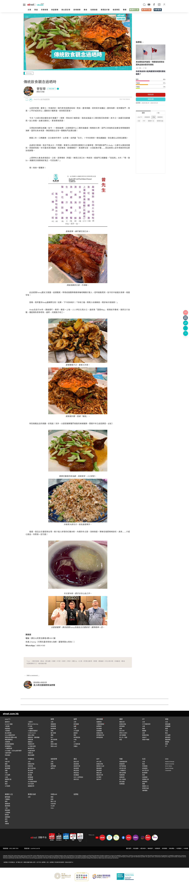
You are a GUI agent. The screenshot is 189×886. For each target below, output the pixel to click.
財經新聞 (147, 117)
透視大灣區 (54, 744)
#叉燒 (80, 661)
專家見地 (76, 772)
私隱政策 (157, 848)
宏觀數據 (167, 726)
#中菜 (59, 661)
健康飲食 (7, 803)
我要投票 (151, 94)
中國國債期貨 (100, 724)
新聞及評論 (99, 733)
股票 (75, 719)
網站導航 (171, 848)
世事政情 (44, 10)
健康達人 (30, 742)
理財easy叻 (54, 746)
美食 (85, 10)
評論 (153, 117)
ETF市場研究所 (146, 724)
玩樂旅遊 (94, 10)
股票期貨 (99, 726)
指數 (75, 726)
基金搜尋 (76, 768)
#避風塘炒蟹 (42, 663)
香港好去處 (146, 10)
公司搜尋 (7, 786)
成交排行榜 (122, 768)
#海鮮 (54, 661)
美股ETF (144, 737)
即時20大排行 (123, 733)
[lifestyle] (49, 4)
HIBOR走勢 (31, 783)
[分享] (30, 99)
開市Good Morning (33, 724)
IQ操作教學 (8, 753)
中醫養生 (7, 799)
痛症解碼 (7, 806)
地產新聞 (122, 775)
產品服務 (135, 848)
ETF (143, 719)
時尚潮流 (7, 755)
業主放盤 (122, 781)
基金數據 (76, 775)
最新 (143, 113)
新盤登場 (122, 764)
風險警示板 (8, 779)
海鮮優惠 (157, 10)
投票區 (76, 794)
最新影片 (7, 722)
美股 (166, 719)
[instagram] (159, 4)
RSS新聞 (186, 848)
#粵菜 (69, 661)
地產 (121, 759)
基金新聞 (76, 764)
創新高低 (167, 737)
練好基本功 (31, 748)
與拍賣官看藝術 (9, 744)
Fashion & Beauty (169, 761)
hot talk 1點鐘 (8, 724)
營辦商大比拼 (100, 766)
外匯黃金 (31, 759)
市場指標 (30, 779)
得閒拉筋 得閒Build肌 (11, 737)
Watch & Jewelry (169, 764)
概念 (166, 733)
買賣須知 (122, 777)
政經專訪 (7, 728)
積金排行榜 (99, 775)
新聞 (52, 719)
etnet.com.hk (11, 713)
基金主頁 (76, 761)
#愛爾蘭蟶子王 (32, 663)
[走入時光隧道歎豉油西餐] (28, 685)
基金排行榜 (77, 766)
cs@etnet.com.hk (35, 848)
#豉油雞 (48, 661)
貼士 (52, 737)
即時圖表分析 (100, 735)
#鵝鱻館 (101, 661)
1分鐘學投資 (8, 748)
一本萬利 (30, 728)
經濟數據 (30, 777)
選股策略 (167, 739)
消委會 (7, 823)
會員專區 (116, 10)
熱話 (36, 10)
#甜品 (42, 661)
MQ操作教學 (31, 750)
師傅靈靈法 (8, 746)
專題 (52, 797)
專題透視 (160, 117)
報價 (143, 728)
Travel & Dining (169, 768)
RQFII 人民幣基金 (78, 777)
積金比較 (99, 772)
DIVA (144, 121)
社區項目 (53, 803)
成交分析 (122, 730)
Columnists (168, 770)
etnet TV (140, 117)
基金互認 (76, 779)
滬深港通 (7, 766)
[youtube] (149, 4)
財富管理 (54, 10)
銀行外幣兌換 (32, 768)
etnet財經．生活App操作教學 (13, 750)
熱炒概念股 (77, 737)
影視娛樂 (77, 10)
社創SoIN (54, 794)
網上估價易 (122, 779)
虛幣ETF (53, 768)
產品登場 (76, 770)
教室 (120, 739)
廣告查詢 (143, 848)
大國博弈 (7, 730)
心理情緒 (7, 812)
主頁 (29, 10)
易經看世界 (31, 744)
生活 (139, 121)
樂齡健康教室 (9, 739)
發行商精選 (122, 735)
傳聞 (52, 735)
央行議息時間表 (32, 781)
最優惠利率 (31, 786)
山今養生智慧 (32, 746)
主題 (143, 726)
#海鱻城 (117, 661)
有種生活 (30, 753)
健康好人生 (134, 10)
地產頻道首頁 (123, 761)
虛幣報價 (53, 766)
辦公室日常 (66, 10)
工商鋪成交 (122, 770)
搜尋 (52, 742)
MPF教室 (98, 777)
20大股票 (76, 730)
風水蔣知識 (8, 733)
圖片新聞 (53, 733)
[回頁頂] (185, 333)
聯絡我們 (150, 848)
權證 (121, 719)
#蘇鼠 (123, 661)
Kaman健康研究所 (10, 735)
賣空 (75, 735)
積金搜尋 (99, 770)
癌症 (6, 801)
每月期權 (99, 728)
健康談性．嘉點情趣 (33, 737)
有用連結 (179, 848)
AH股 (75, 739)
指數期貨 (99, 722)
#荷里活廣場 (87, 661)
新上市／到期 (123, 737)
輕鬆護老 (7, 810)
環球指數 (167, 724)
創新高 (75, 733)
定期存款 (30, 766)
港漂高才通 (105, 10)
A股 (6, 759)
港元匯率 (30, 770)
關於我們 (128, 848)
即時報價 (76, 724)
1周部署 (7, 726)
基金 (75, 759)
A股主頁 (7, 761)
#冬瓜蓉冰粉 (109, 661)
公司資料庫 (77, 744)
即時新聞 (53, 728)
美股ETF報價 (145, 739)
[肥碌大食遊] (28, 91)
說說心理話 (31, 735)
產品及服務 (31, 755)
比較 (143, 733)
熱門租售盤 (122, 766)
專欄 (124, 10)
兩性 (6, 819)
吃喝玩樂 (30, 739)
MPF (97, 759)
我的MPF (98, 779)
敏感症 (7, 814)
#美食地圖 (35, 661)
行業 (75, 728)
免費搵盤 (122, 783)
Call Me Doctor (32, 733)
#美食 (64, 661)
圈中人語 (53, 801)
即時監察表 (99, 737)
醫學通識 (7, 797)
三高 (6, 808)
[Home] (30, 5)
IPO (75, 742)
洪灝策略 (7, 742)
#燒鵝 (95, 661)
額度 (6, 764)
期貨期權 (99, 719)
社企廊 (53, 806)
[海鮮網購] (185, 317)
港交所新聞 (54, 739)
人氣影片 (30, 722)
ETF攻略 (30, 726)
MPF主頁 (98, 761)
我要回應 (151, 99)
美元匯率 (30, 772)
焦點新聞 (53, 726)
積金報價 (99, 768)
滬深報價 (7, 768)
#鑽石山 (74, 661)
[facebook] (154, 4)
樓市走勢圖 (122, 772)
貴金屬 (30, 775)
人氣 (158, 113)
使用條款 (164, 848)
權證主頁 (122, 722)
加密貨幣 (54, 759)
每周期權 (99, 730)
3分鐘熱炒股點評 (33, 730)
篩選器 (144, 730)
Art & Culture (168, 766)
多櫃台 (75, 746)
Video (52, 808)
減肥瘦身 (7, 817)
